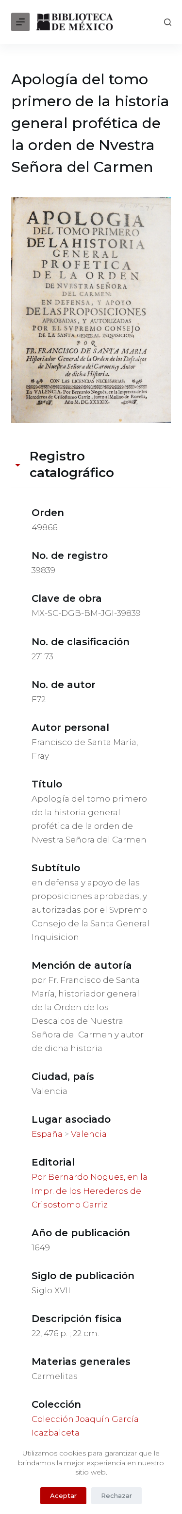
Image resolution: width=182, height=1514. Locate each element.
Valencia (89, 1134)
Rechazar (116, 1495)
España (47, 1134)
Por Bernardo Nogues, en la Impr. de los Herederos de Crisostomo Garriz (90, 1190)
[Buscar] (167, 22)
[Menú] (20, 22)
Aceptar (63, 1495)
